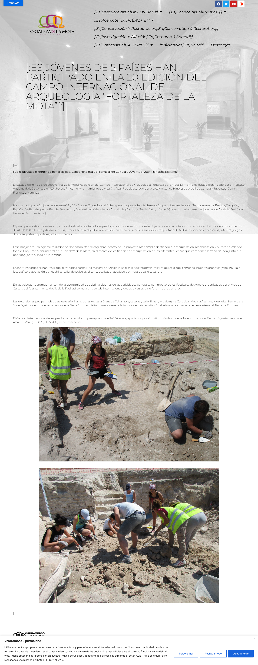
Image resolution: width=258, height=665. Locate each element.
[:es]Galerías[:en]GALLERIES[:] (121, 45)
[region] (129, 650)
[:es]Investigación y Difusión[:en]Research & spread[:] (143, 37)
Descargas (220, 45)
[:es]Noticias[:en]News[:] (182, 45)
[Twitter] (226, 4)
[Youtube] (233, 4)
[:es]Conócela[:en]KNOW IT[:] (195, 12)
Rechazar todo (213, 653)
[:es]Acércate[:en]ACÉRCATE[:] (122, 20)
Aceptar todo (241, 653)
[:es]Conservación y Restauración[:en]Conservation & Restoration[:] (156, 28)
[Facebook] (218, 4)
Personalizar (186, 653)
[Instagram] (241, 4)
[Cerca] (254, 639)
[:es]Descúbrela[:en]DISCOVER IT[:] (126, 12)
